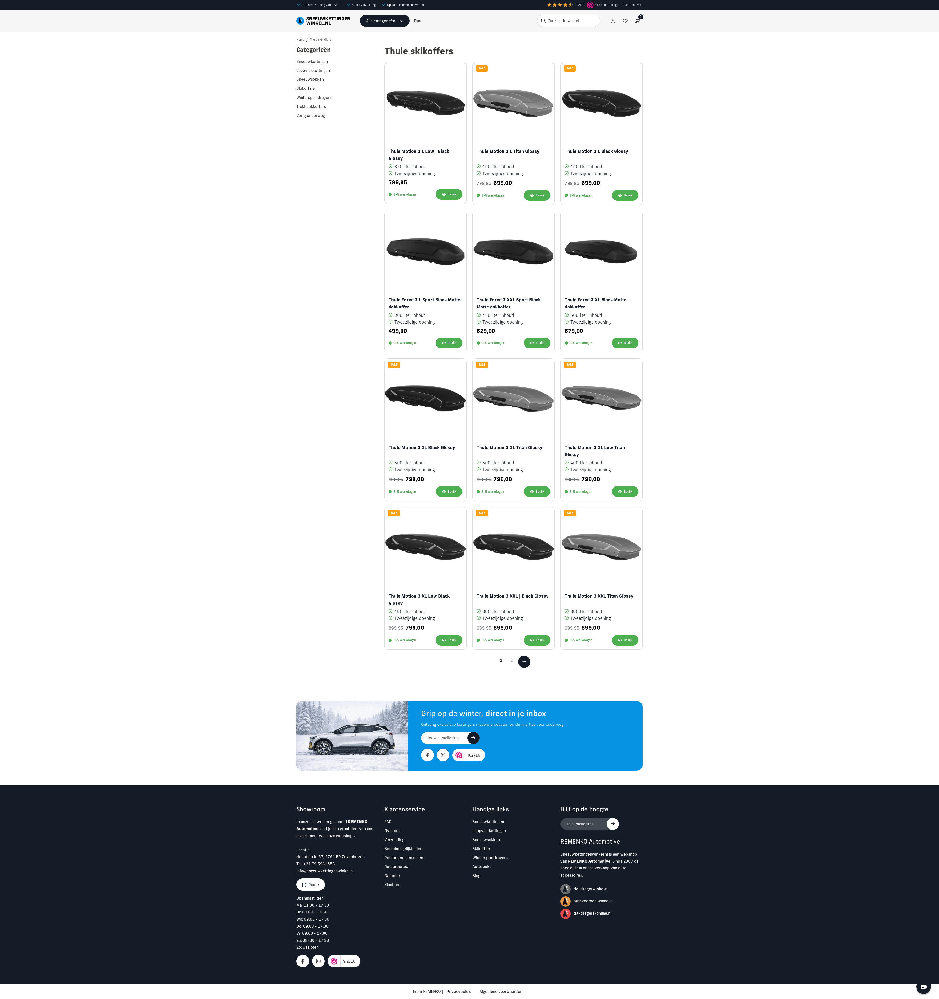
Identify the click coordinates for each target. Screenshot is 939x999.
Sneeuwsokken (486, 839)
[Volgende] (524, 662)
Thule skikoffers (320, 39)
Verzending (394, 839)
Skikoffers (481, 848)
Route (313, 884)
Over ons (392, 830)
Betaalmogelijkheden (403, 848)
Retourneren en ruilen (403, 857)
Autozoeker (482, 866)
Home (300, 39)
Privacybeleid (459, 991)
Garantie (392, 875)
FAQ (387, 821)
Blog (476, 875)
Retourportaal (396, 866)
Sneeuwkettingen (488, 821)
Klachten (392, 884)
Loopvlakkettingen (489, 830)
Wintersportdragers (490, 857)
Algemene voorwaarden (501, 991)
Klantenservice (633, 5)
